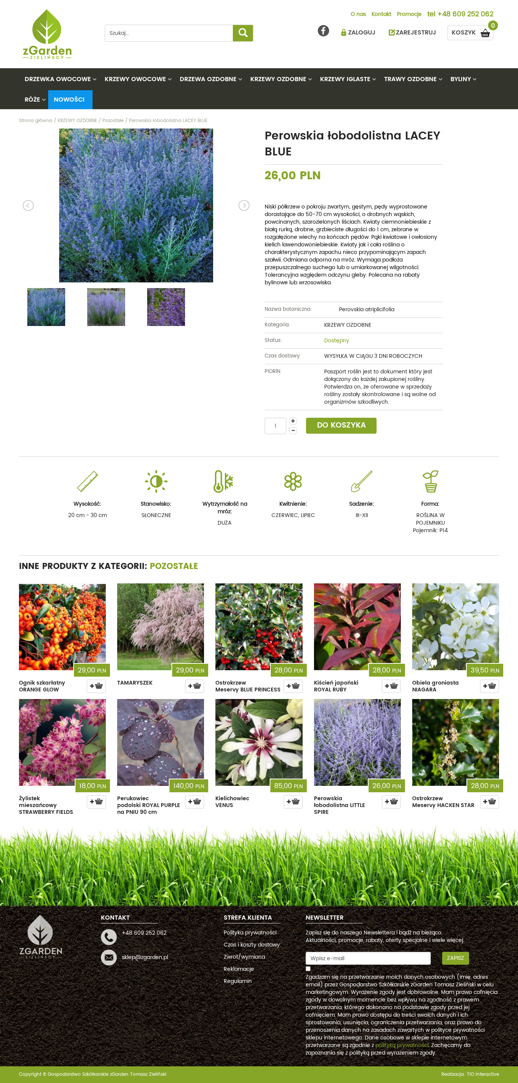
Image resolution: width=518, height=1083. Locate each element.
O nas (358, 15)
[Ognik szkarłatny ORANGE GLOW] (62, 626)
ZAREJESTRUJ (416, 32)
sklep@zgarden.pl (145, 957)
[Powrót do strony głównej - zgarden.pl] (56, 34)
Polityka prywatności (250, 932)
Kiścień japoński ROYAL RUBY (336, 686)
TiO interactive (483, 1074)
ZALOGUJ (361, 32)
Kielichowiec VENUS (232, 802)
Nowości (69, 100)
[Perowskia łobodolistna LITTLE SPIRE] (357, 742)
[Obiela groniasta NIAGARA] (455, 626)
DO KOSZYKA (341, 425)
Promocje (409, 15)
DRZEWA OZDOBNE (208, 79)
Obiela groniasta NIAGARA (435, 686)
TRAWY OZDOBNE (410, 79)
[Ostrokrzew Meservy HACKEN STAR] (455, 742)
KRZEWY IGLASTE (345, 79)
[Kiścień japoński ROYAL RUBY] (357, 626)
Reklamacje (239, 969)
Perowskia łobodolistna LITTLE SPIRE (339, 805)
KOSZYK (472, 31)
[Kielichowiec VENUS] (258, 742)
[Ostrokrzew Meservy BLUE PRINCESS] (258, 626)
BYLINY (461, 79)
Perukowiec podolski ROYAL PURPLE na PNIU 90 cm (148, 805)
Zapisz (455, 958)
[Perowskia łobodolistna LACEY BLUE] (136, 205)
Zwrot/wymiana (244, 957)
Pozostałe (174, 567)
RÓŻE (32, 100)
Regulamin (238, 981)
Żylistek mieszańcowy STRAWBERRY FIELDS (46, 805)
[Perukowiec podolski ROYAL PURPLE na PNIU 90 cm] (160, 742)
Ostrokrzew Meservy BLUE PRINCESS (248, 686)
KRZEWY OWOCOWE (135, 79)
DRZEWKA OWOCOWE (58, 79)
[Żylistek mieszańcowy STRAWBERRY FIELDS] (62, 742)
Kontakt (381, 15)
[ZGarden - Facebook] (323, 30)
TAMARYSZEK (134, 683)
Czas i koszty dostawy (252, 944)
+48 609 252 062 (465, 15)
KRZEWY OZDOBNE (278, 79)
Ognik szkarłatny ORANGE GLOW (42, 686)
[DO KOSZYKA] (96, 686)
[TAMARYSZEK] (160, 626)
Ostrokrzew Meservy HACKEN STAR (443, 802)
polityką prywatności (402, 1045)
